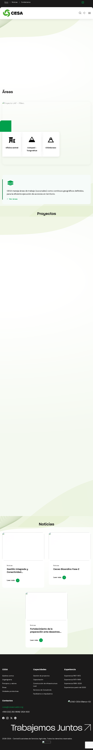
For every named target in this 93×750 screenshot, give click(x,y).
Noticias (10, 565)
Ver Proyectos (13, 61)
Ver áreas (13, 199)
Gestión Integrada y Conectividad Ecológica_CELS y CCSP (20, 572)
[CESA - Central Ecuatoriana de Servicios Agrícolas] (13, 13)
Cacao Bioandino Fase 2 (66, 569)
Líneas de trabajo (41, 61)
